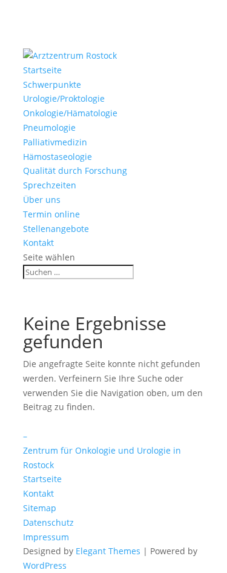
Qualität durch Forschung (75, 170)
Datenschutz (48, 522)
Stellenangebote (56, 228)
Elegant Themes (108, 551)
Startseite (42, 70)
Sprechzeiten (49, 185)
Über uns (42, 199)
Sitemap (39, 508)
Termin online (51, 214)
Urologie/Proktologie (64, 98)
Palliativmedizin (55, 142)
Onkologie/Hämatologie (70, 113)
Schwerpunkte (52, 84)
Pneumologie (49, 127)
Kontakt (38, 242)
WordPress (45, 565)
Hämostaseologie (57, 156)
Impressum (46, 537)
